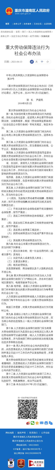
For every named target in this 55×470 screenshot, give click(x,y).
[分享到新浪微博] (28, 423)
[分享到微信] (32, 423)
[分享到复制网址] (51, 423)
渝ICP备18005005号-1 (32, 449)
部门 (24, 32)
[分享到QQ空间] (37, 423)
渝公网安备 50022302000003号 (27, 453)
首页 (7, 24)
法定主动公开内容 (19, 36)
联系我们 (33, 433)
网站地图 (10, 433)
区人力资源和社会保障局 (40, 32)
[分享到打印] (46, 423)
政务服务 (27, 24)
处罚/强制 (34, 36)
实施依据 (45, 36)
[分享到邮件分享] (42, 423)
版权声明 (21, 433)
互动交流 (38, 24)
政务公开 (17, 24)
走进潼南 (48, 24)
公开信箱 (45, 433)
